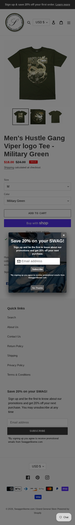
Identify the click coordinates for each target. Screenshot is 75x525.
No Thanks (37, 288)
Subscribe (37, 269)
